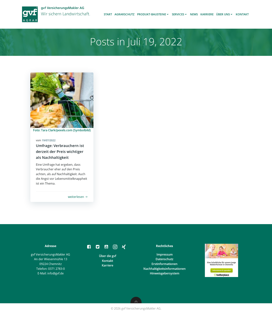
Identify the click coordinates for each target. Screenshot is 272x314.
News (194, 14)
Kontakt (242, 14)
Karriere (207, 14)
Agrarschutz (125, 14)
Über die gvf (107, 256)
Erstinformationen (164, 264)
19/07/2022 (49, 140)
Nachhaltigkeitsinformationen (164, 269)
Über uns (223, 14)
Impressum (165, 254)
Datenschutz (164, 259)
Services (178, 14)
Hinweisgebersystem (164, 273)
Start (108, 14)
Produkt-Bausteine (151, 14)
